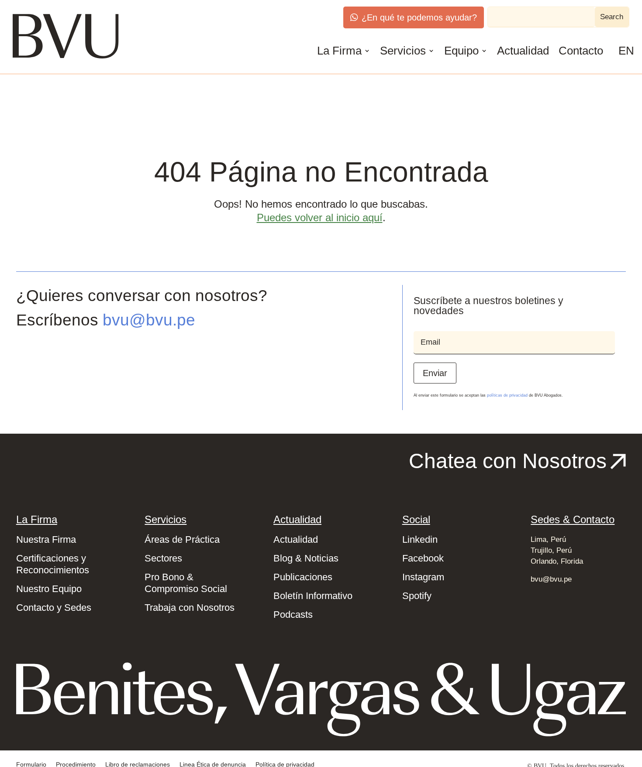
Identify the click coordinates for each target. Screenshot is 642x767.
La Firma (339, 50)
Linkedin (420, 539)
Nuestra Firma (46, 539)
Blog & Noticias (305, 558)
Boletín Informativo (312, 595)
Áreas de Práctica (182, 539)
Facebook (423, 558)
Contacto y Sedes (53, 607)
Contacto (581, 50)
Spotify (416, 595)
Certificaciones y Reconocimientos (52, 564)
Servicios (403, 50)
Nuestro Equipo (49, 588)
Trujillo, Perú (551, 550)
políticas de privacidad (507, 395)
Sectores (163, 558)
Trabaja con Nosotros (190, 607)
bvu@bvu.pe (149, 320)
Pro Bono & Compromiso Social (186, 583)
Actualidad (523, 50)
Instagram (423, 577)
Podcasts (293, 614)
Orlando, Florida (557, 561)
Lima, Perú (548, 539)
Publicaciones (302, 577)
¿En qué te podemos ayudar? (419, 17)
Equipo (461, 50)
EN (626, 50)
